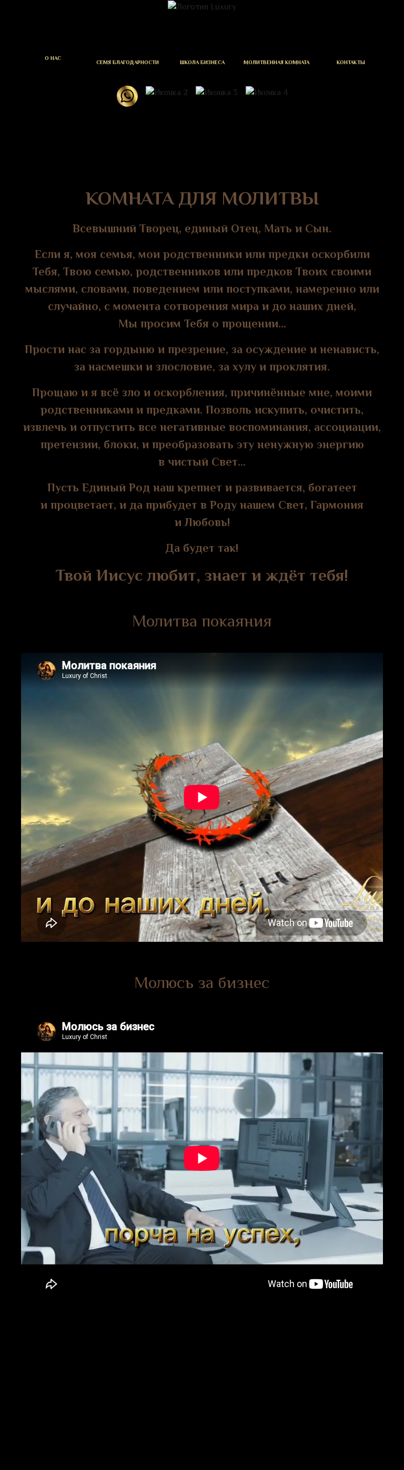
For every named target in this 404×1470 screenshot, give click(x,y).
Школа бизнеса (202, 62)
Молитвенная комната (276, 62)
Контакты (351, 62)
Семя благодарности (127, 62)
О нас (53, 58)
